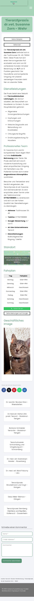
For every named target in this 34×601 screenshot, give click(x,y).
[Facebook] (4, 390)
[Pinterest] (14, 390)
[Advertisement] (8, 8)
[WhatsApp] (19, 390)
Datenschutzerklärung (15, 589)
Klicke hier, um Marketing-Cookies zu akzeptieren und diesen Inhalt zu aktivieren (17, 260)
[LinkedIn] (24, 390)
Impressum (15, 591)
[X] (9, 390)
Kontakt (23, 591)
